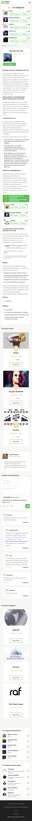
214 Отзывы (14, 34)
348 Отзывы (14, 21)
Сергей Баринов (13, 454)
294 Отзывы (14, 27)
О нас (16, 810)
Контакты (16, 813)
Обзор (25, 14)
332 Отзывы (14, 14)
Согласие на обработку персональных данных (16, 807)
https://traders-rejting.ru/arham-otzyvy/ (16, 541)
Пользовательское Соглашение (16, 803)
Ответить (26, 522)
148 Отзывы (14, 41)
